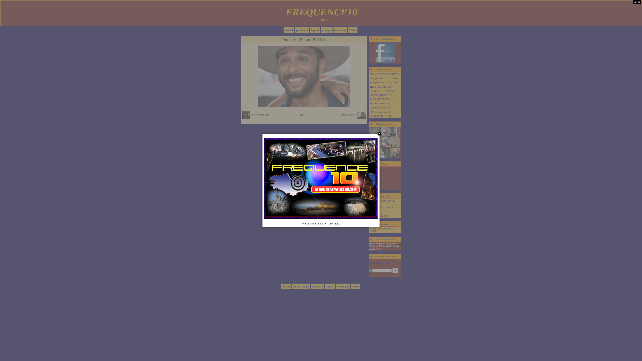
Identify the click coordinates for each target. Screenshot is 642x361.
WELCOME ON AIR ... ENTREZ (321, 223)
